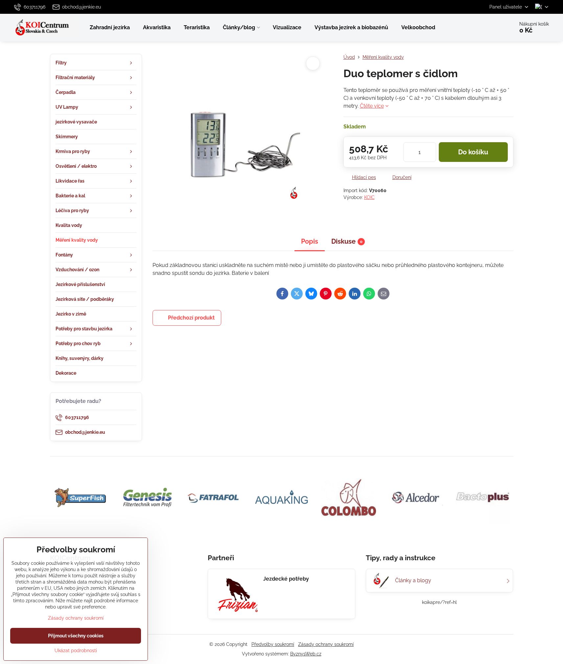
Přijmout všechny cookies (76, 635)
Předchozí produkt (191, 318)
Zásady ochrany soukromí (326, 644)
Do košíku (473, 152)
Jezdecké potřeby (286, 579)
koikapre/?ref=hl (439, 602)
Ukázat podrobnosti (76, 650)
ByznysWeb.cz (305, 653)
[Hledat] (491, 27)
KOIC (369, 197)
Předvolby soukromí (272, 644)
